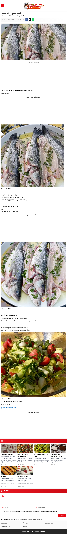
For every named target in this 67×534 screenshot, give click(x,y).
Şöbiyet (3, 476)
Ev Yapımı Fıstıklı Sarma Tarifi (41, 455)
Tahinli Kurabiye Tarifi (7, 454)
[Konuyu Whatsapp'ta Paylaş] (33, 19)
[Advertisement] (33, 75)
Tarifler (12, 19)
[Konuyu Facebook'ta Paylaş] (26, 19)
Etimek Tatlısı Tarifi (23, 476)
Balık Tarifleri (11, 16)
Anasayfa (4, 16)
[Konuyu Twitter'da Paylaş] (30, 19)
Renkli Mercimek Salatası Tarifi (22, 455)
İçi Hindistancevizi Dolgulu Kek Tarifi (56, 455)
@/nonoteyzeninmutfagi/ (9, 407)
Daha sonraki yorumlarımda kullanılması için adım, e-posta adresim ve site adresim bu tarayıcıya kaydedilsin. (30, 511)
